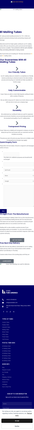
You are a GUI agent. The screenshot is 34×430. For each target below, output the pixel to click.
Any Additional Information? (11, 184)
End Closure (7, 173)
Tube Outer (7, 167)
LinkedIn (6, 151)
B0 (31, 53)
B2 (3, 55)
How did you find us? (9, 178)
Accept (17, 421)
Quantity (6, 161)
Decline (17, 426)
